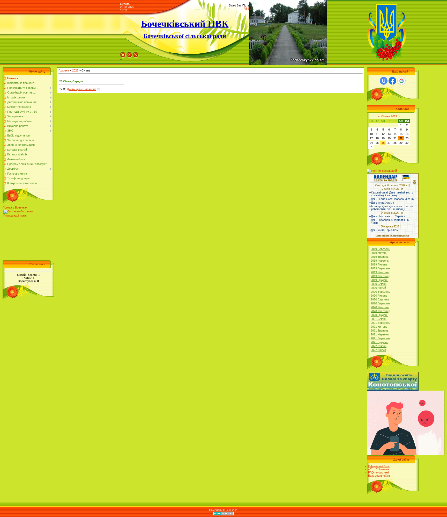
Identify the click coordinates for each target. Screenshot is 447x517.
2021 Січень (378, 318)
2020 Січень (378, 283)
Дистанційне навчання (81, 89)
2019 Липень (379, 264)
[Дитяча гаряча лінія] (405, 392)
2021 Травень (380, 330)
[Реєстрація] (129, 53)
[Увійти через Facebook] (392, 81)
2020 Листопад (380, 311)
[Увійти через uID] (384, 81)
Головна (63, 70)
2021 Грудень (379, 342)
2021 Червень (380, 334)
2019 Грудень (379, 280)
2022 (75, 70)
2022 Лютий (378, 349)
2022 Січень (378, 346)
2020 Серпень (380, 299)
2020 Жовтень (380, 307)
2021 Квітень (379, 326)
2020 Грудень (379, 315)
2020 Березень (380, 291)
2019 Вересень (380, 268)
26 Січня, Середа (71, 81)
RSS (246, 8)
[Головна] (123, 53)
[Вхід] (136, 53)
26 (383, 142)
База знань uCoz (379, 475)
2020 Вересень (380, 303)
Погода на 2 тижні (14, 215)
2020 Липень (379, 295)
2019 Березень (380, 248)
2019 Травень (380, 256)
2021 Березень (380, 322)
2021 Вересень (380, 338)
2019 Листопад (380, 276)
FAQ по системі (378, 472)
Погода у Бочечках (15, 207)
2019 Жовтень (380, 272)
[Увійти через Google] (401, 81)
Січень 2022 (389, 116)
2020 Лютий (378, 287)
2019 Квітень (379, 252)
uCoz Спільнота (378, 469)
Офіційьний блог (379, 466)
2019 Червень (380, 260)
